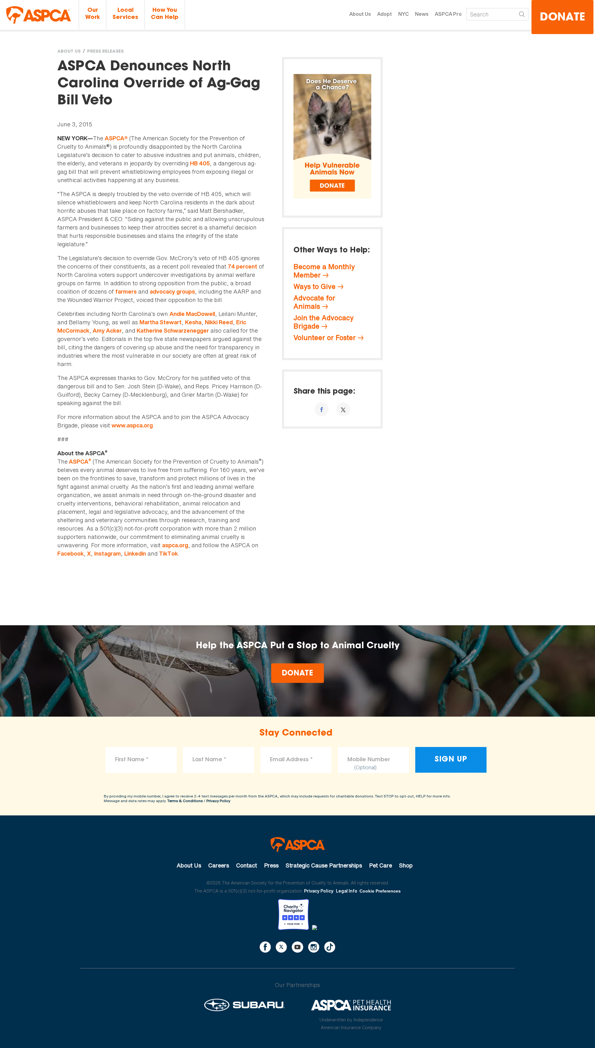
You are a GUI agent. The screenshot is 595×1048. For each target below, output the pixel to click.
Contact (246, 865)
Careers (218, 865)
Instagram (107, 553)
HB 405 (200, 163)
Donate (562, 17)
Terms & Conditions (185, 800)
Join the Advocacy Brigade (323, 322)
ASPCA (79, 461)
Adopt (384, 14)
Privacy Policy (218, 800)
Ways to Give (314, 286)
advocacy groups (172, 291)
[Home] (38, 15)
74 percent (242, 266)
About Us (360, 14)
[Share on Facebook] (321, 409)
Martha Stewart (160, 322)
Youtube (297, 947)
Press (271, 865)
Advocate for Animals (314, 302)
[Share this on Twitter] (343, 409)
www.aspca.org (132, 425)
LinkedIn (135, 553)
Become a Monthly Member (324, 271)
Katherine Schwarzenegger (173, 330)
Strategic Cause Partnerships (324, 865)
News (422, 14)
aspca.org (175, 545)
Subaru (244, 1004)
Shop (406, 865)
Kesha (193, 322)
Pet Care (380, 865)
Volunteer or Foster (324, 338)
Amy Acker (107, 330)
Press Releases (105, 52)
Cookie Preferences (380, 891)
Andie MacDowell (192, 314)
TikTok (168, 553)
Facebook (70, 553)
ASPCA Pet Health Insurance (351, 1004)
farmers (126, 291)
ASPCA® (116, 138)
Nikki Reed (219, 322)
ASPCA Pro (448, 14)
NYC (403, 14)
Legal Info (346, 891)
